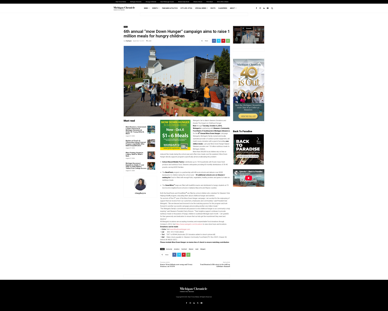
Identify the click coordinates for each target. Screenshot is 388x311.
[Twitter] (219, 41)
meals (196, 249)
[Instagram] (260, 8)
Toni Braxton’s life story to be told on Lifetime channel (215, 265)
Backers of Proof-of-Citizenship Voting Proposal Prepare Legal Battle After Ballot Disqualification (136, 143)
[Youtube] (267, 8)
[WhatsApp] (228, 41)
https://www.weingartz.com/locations (189, 224)
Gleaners (191, 249)
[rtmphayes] (140, 184)
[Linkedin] (264, 8)
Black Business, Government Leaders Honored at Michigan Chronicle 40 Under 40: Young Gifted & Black (136, 130)
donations (176, 249)
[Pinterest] (223, 41)
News (125, 26)
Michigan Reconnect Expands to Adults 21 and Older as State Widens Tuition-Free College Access (136, 165)
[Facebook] (256, 8)
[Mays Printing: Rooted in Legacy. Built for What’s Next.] (151, 155)
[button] (272, 8)
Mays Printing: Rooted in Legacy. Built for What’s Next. (134, 154)
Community (169, 249)
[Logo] (194, 291)
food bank (184, 249)
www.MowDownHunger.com (180, 229)
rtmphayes (129, 41)
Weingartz (202, 249)
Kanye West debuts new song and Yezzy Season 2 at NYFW (176, 265)
